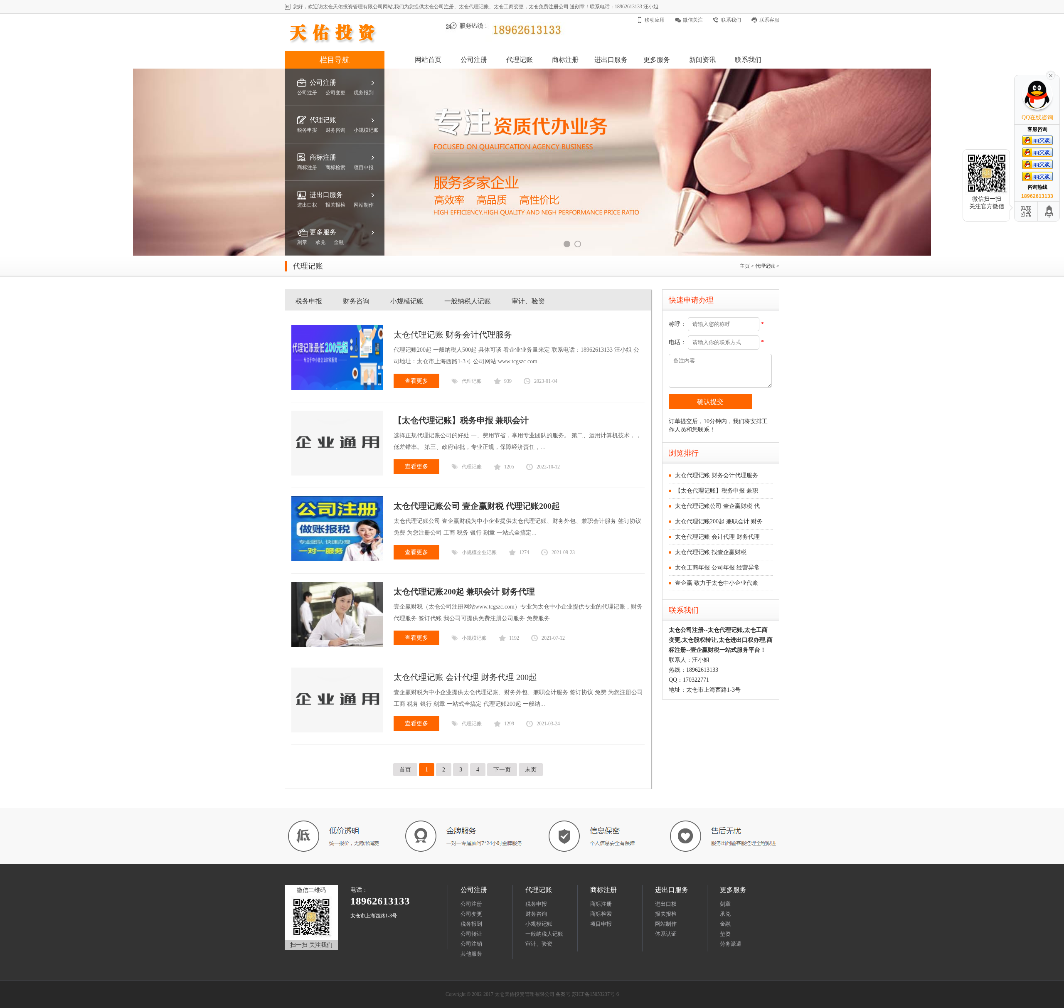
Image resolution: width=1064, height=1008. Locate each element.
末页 (531, 769)
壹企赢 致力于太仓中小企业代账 (716, 583)
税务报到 (471, 924)
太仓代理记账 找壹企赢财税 (710, 552)
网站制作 (666, 924)
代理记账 (519, 59)
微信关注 (693, 20)
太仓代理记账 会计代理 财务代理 (717, 537)
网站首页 (428, 59)
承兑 (725, 914)
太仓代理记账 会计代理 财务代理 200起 (465, 677)
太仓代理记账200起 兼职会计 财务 (719, 521)
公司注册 (474, 59)
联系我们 (731, 20)
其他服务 (471, 954)
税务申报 (309, 301)
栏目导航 (335, 60)
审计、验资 (528, 301)
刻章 (725, 904)
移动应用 (655, 20)
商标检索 (601, 914)
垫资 (725, 934)
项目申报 (601, 924)
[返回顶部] (1049, 211)
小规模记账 (407, 301)
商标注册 (565, 59)
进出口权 (666, 904)
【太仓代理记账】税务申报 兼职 (716, 491)
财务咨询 (356, 301)
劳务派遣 (730, 944)
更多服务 (656, 59)
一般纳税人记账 (467, 301)
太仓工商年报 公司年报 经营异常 (717, 567)
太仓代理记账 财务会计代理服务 (453, 334)
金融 (725, 924)
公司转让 (471, 934)
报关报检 (666, 914)
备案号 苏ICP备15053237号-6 (587, 994)
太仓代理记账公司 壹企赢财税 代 (717, 506)
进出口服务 (611, 59)
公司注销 (471, 944)
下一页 (502, 769)
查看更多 (416, 381)
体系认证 (666, 934)
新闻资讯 (702, 59)
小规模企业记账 (479, 552)
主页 (745, 266)
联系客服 (769, 20)
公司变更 (471, 914)
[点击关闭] (1051, 75)
